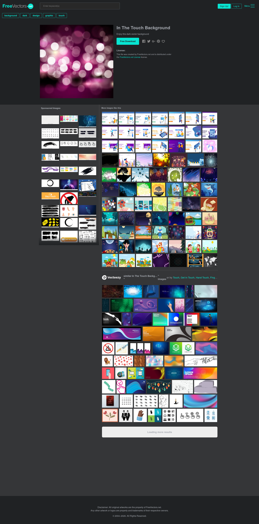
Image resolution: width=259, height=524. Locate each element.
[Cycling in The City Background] (193, 232)
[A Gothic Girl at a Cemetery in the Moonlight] (143, 218)
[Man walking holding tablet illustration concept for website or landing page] (110, 132)
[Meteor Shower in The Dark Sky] (191, 175)
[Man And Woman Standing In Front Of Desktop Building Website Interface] (193, 146)
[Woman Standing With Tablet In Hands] (143, 118)
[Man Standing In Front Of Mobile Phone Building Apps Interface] (193, 118)
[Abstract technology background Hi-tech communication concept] (205, 305)
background (10, 15)
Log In (236, 6)
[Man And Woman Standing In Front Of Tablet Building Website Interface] (160, 132)
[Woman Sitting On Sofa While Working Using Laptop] (143, 146)
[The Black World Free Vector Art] (211, 260)
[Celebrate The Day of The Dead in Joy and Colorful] (209, 232)
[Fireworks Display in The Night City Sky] (177, 232)
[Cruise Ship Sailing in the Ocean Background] (196, 160)
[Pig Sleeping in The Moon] (209, 204)
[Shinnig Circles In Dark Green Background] (175, 175)
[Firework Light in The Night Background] (110, 189)
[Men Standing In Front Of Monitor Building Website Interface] (160, 146)
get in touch (188, 277)
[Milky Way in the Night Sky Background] (128, 189)
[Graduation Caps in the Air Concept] (140, 175)
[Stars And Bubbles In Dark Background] (211, 160)
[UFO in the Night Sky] (160, 218)
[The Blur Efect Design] (144, 189)
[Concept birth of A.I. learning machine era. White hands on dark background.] (111, 319)
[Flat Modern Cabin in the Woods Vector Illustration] (110, 232)
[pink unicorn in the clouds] (209, 146)
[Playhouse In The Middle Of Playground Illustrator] (209, 246)
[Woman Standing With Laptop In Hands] (160, 118)
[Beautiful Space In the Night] (177, 218)
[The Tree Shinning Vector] (124, 175)
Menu (247, 5)
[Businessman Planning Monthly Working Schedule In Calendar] (209, 132)
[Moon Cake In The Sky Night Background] (110, 246)
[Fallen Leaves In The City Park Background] (143, 232)
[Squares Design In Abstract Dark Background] (109, 204)
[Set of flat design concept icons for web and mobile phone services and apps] (136, 373)
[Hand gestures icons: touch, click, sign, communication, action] (50, 134)
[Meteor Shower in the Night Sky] (191, 204)
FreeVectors (18, 6)
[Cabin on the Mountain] (177, 246)
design (36, 15)
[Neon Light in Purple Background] (161, 260)
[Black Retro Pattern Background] (178, 260)
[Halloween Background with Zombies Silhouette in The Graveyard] (143, 246)
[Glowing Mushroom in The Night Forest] (209, 175)
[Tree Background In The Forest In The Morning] (110, 218)
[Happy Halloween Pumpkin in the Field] (161, 160)
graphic (49, 15)
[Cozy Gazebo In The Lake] (193, 218)
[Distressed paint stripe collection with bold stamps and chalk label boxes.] (50, 211)
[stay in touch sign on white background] (50, 198)
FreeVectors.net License (130, 57)
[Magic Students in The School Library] (179, 160)
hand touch (202, 277)
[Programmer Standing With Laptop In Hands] (126, 118)
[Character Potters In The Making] (174, 189)
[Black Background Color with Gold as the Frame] (110, 160)
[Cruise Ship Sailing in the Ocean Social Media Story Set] (143, 204)
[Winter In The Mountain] (144, 160)
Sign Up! (224, 6)
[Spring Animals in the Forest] (192, 189)
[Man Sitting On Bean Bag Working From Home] (193, 132)
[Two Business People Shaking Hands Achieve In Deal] (177, 146)
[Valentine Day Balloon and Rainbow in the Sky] (125, 204)
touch (62, 15)
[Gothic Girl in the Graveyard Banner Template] (195, 260)
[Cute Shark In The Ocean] (209, 189)
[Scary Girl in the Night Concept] (126, 246)
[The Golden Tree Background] (158, 189)
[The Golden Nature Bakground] (160, 204)
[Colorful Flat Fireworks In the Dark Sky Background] (126, 218)
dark (25, 15)
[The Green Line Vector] (175, 204)
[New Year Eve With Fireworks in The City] (158, 175)
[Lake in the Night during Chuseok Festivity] (126, 232)
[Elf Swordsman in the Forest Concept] (160, 232)
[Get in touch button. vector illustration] (69, 236)
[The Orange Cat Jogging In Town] (160, 246)
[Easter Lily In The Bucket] (209, 218)
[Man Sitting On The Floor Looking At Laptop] (110, 118)
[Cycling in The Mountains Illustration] (127, 160)
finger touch (217, 277)
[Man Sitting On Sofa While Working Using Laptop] (110, 146)
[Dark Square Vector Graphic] (109, 175)
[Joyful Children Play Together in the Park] (193, 246)
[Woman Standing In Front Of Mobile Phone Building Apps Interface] (177, 118)
